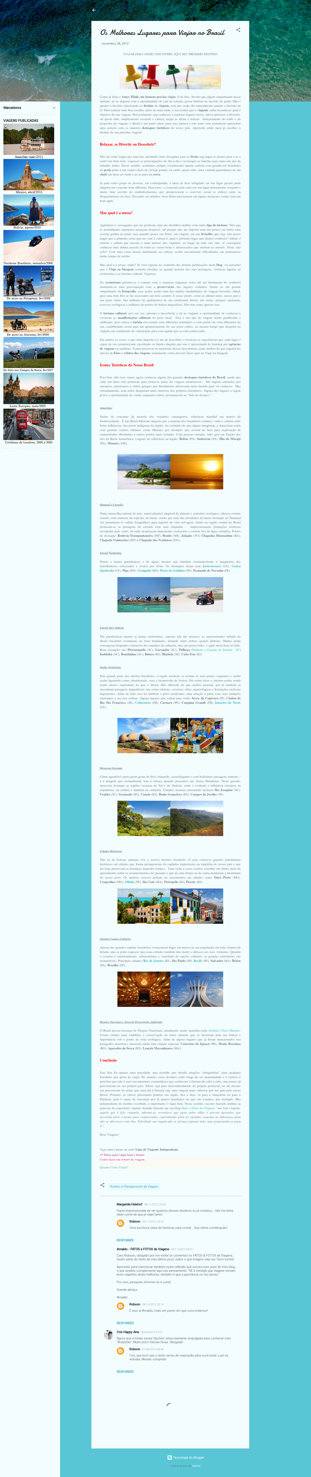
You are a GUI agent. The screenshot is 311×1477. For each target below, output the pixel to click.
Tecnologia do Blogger (188, 1457)
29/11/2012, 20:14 (153, 1304)
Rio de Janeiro (153, 960)
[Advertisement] (266, 84)
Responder (125, 1240)
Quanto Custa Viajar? (114, 1167)
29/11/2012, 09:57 (182, 1249)
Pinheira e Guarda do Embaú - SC (216, 649)
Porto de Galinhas (172, 570)
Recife (198, 960)
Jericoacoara (212, 566)
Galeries (196, 1466)
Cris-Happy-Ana (128, 1332)
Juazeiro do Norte (228, 702)
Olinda (129, 881)
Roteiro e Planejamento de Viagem (134, 1186)
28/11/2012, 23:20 (155, 1204)
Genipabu (144, 570)
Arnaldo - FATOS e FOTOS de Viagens (143, 1249)
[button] (238, 30)
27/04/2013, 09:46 (153, 1349)
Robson (134, 1221)
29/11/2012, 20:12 (153, 1221)
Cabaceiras (143, 702)
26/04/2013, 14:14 (151, 1332)
